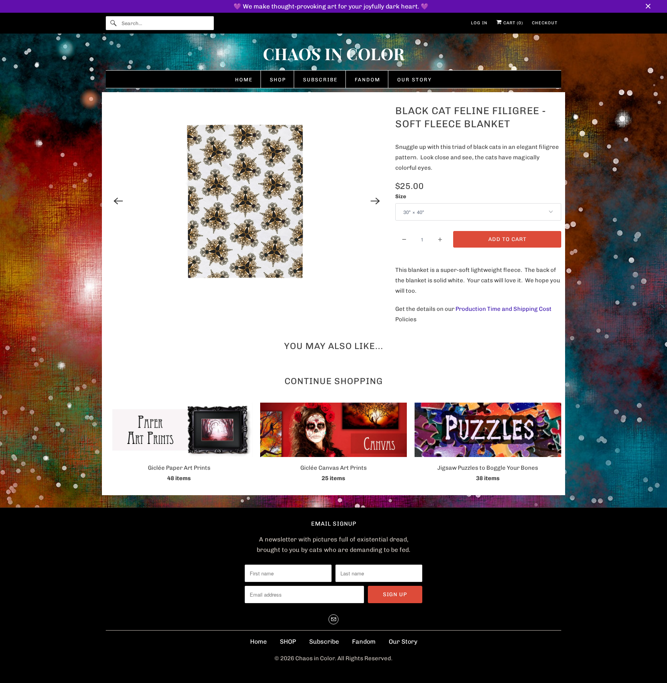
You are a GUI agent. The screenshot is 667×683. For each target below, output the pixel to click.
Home (258, 641)
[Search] (113, 23)
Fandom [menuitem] (367, 80)
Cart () (512, 22)
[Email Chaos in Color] (333, 619)
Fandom (364, 641)
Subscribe (324, 641)
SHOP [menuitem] (278, 80)
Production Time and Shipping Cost (503, 308)
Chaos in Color (315, 658)
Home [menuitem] (244, 80)
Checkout (544, 22)
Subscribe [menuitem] (320, 80)
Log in (479, 22)
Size (400, 196)
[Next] (375, 200)
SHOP (288, 641)
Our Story (403, 641)
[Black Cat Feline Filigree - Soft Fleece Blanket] (247, 201)
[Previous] (118, 200)
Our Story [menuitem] (414, 80)
